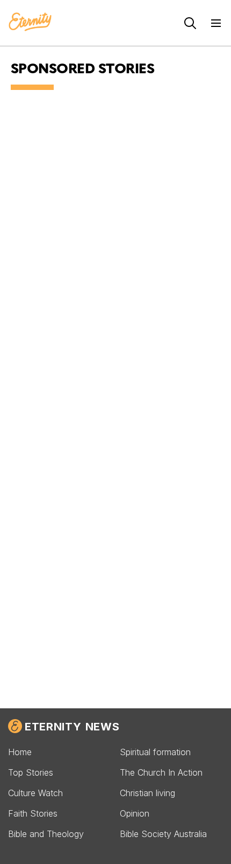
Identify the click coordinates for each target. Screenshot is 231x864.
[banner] (30, 22)
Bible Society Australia (163, 833)
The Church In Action (161, 772)
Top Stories (30, 772)
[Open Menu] (216, 23)
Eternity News (72, 726)
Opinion (134, 813)
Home (20, 752)
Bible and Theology (46, 833)
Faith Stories (32, 813)
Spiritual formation (155, 752)
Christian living (147, 793)
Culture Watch (35, 793)
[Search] (190, 23)
